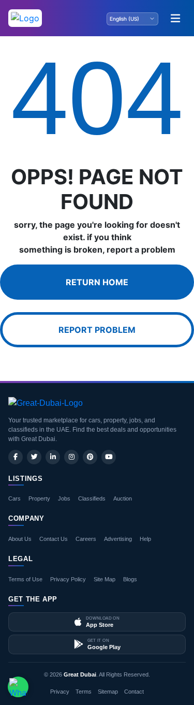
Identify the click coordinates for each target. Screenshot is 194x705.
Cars (14, 498)
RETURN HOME (97, 282)
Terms (84, 691)
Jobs (64, 498)
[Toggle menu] (175, 18)
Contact (134, 691)
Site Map (104, 579)
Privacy (59, 691)
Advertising (118, 539)
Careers (86, 539)
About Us (20, 539)
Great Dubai (80, 674)
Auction (122, 498)
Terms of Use (25, 579)
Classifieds (92, 498)
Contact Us (53, 539)
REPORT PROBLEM (97, 330)
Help (145, 539)
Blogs (130, 579)
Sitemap (108, 691)
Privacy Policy (68, 579)
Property (39, 498)
